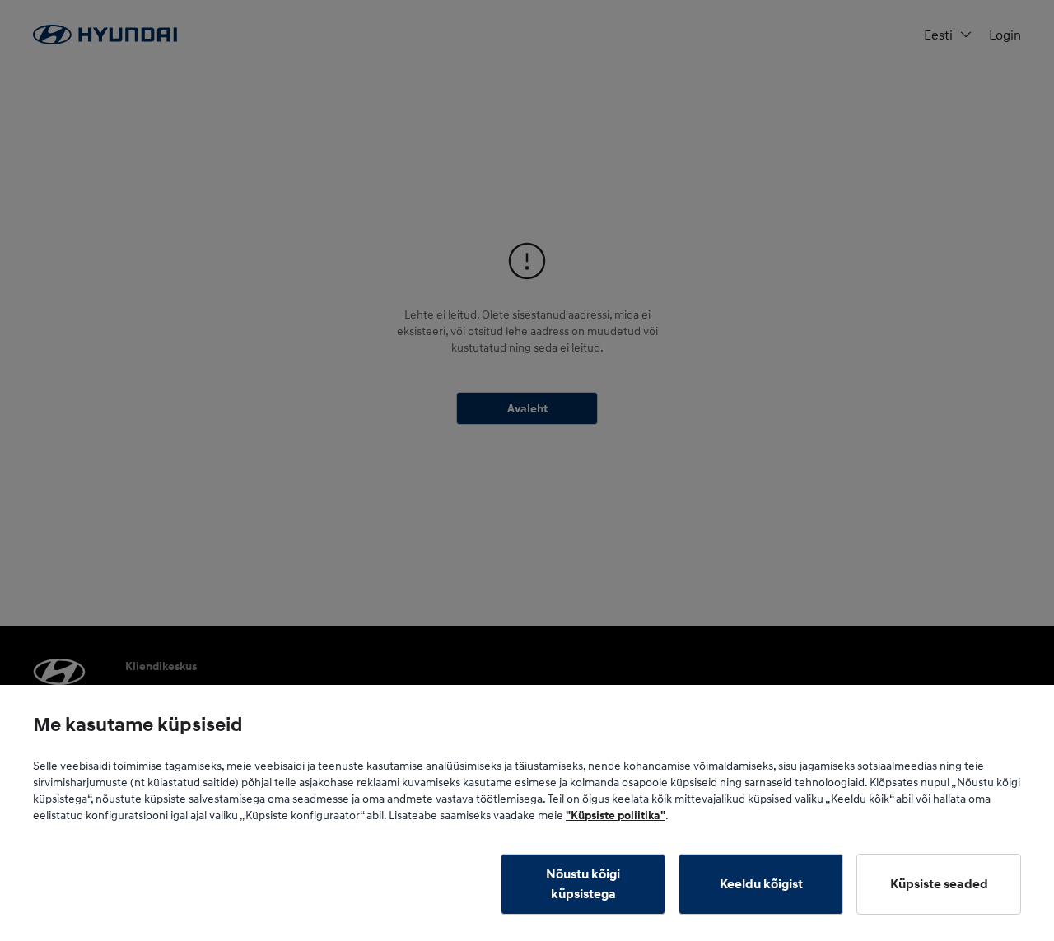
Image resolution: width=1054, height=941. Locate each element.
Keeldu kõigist (761, 884)
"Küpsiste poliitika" (615, 815)
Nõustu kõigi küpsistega (583, 884)
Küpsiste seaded (939, 884)
